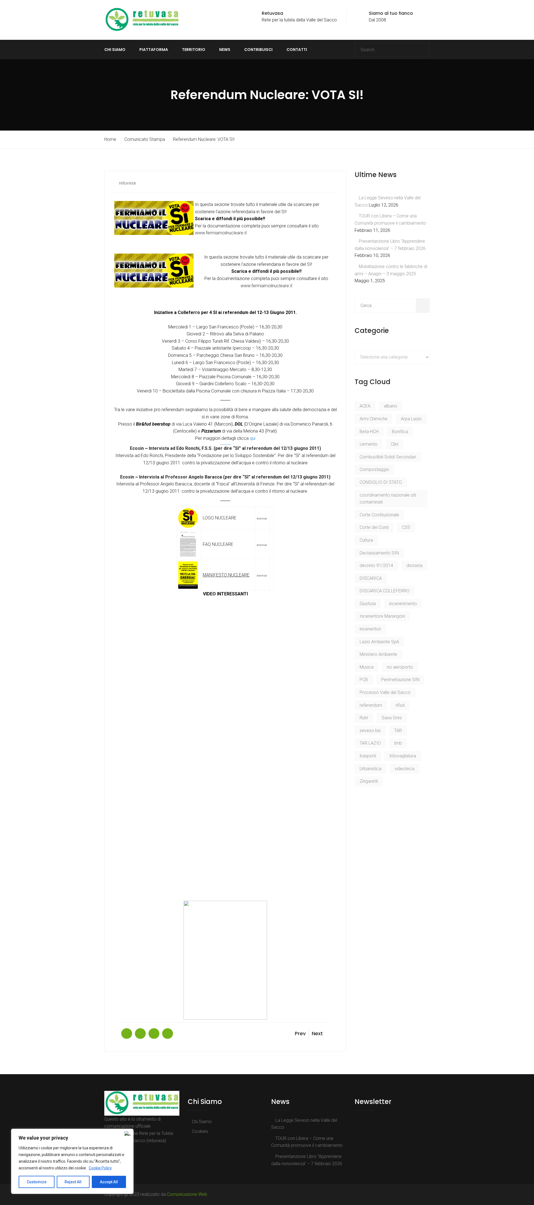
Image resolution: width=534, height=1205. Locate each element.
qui (252, 438)
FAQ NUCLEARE (218, 544)
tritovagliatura (402, 756)
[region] (72, 1161)
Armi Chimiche (373, 418)
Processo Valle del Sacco (385, 692)
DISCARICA (371, 578)
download (262, 518)
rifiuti (400, 705)
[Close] (127, 1133)
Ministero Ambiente (378, 654)
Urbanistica (370, 768)
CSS (406, 527)
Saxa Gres (392, 717)
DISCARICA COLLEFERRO (384, 590)
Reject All (73, 1182)
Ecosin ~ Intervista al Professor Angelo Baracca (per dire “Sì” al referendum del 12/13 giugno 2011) (225, 477)
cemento (368, 444)
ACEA (365, 406)
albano (390, 406)
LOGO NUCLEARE (219, 518)
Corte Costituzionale (379, 514)
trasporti (368, 756)
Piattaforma (153, 49)
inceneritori (370, 629)
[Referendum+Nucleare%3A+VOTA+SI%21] (140, 1033)
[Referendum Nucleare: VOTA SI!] (126, 1033)
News (224, 49)
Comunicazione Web (187, 1194)
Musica (367, 667)
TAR (398, 730)
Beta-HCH (369, 431)
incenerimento (403, 603)
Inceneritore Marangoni (382, 616)
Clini (394, 444)
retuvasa (127, 183)
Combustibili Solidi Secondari (388, 457)
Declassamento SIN (379, 553)
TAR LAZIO (370, 743)
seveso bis (370, 730)
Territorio (193, 49)
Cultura (366, 540)
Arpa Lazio (411, 418)
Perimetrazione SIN (400, 679)
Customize (36, 1182)
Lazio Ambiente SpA (379, 641)
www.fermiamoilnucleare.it (221, 232)
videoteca (404, 768)
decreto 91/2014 (376, 565)
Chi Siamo (114, 49)
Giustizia (368, 603)
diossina (414, 565)
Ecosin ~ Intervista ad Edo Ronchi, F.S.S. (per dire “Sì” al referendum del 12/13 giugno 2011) (225, 448)
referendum (371, 705)
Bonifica (400, 431)
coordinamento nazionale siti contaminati (388, 498)
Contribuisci (258, 49)
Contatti (296, 49)
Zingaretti (369, 781)
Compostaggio (374, 469)
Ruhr (364, 717)
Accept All (109, 1182)
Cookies (200, 1131)
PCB (364, 679)
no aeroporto (400, 667)
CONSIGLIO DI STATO (381, 482)
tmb (398, 743)
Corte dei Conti (374, 527)
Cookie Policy (100, 1168)
